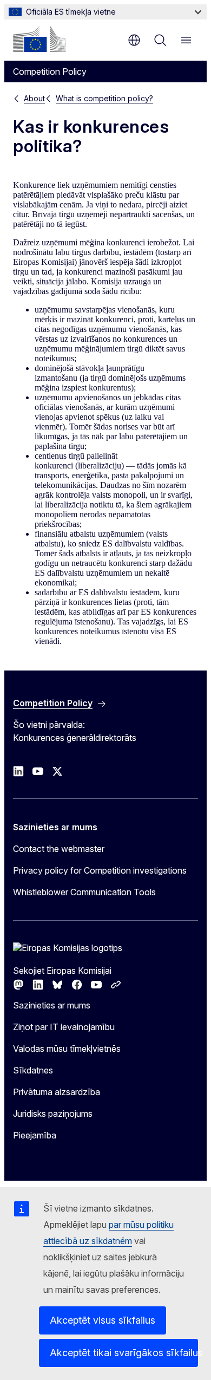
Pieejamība (34, 1135)
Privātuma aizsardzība (56, 1091)
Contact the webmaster (58, 848)
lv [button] (134, 40)
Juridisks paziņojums (53, 1113)
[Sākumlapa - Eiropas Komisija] (39, 39)
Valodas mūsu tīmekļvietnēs (67, 1048)
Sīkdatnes (33, 1070)
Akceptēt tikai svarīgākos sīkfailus (124, 1352)
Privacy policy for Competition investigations (100, 870)
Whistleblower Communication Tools (84, 892)
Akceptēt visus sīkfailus (102, 1320)
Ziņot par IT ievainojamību (64, 1026)
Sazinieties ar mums (51, 1005)
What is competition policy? (104, 98)
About (34, 98)
